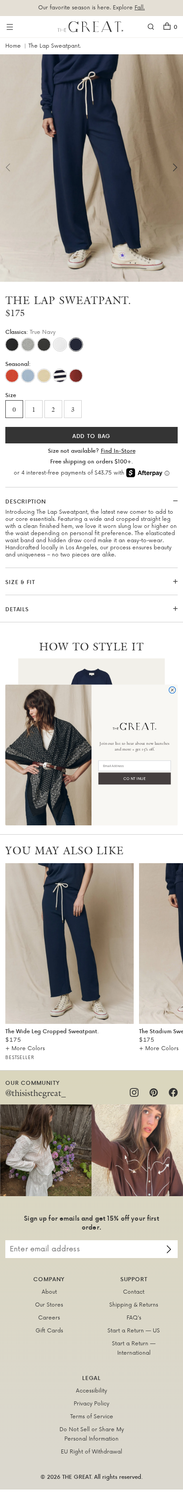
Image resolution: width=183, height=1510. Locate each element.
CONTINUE (134, 778)
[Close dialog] (172, 690)
